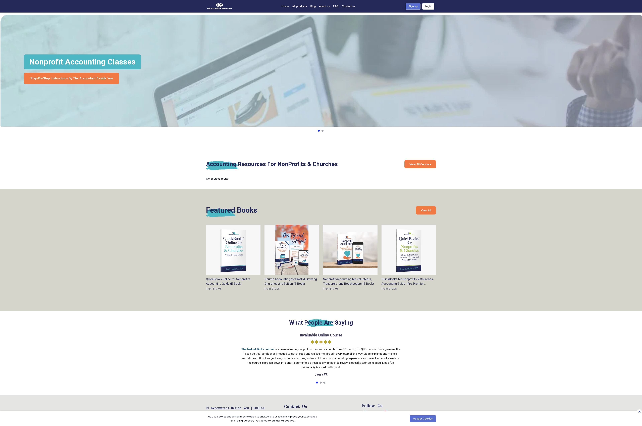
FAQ (336, 6)
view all (426, 210)
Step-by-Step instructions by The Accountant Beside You (71, 78)
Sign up (413, 6)
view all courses (420, 164)
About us (324, 6)
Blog (313, 6)
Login (428, 6)
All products (299, 6)
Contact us (348, 6)
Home (285, 6)
